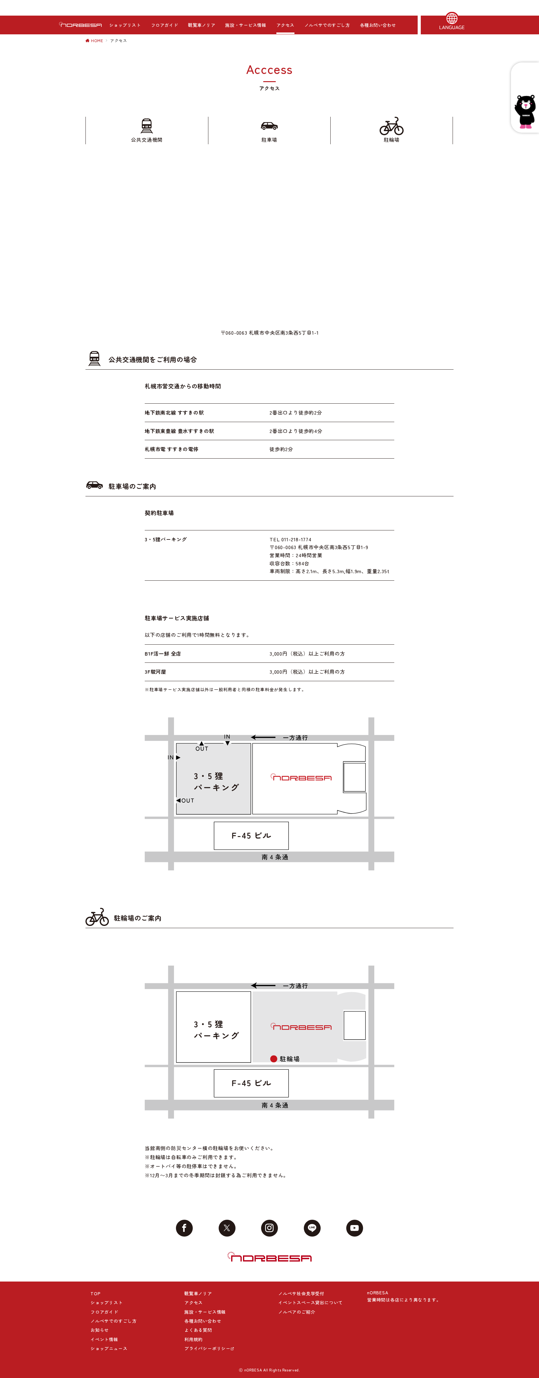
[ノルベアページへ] (525, 112)
